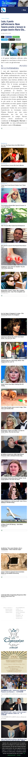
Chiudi (18, 755)
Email (19, 39)
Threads (12, 39)
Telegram (5, 39)
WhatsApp (16, 36)
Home (3, 18)
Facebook (9, 36)
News (7, 18)
